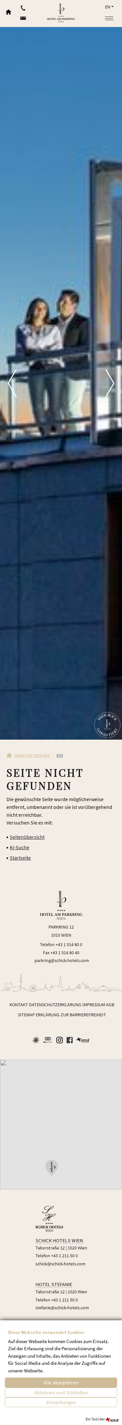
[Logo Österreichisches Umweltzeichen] (36, 1039)
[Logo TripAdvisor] (48, 1039)
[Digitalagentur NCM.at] (82, 1039)
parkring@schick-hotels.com (61, 960)
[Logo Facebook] (69, 1039)
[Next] (114, 383)
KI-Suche (19, 847)
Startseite (20, 857)
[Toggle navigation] (109, 18)
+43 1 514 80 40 (64, 953)
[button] (51, 1168)
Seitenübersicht (27, 837)
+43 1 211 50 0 (64, 1256)
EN (107, 7)
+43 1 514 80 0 (69, 944)
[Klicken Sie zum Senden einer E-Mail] (23, 20)
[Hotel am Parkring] (61, 12)
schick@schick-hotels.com (60, 1264)
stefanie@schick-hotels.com (62, 1308)
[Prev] (8, 383)
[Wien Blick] (107, 725)
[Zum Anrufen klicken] (23, 6)
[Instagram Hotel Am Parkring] (59, 1039)
